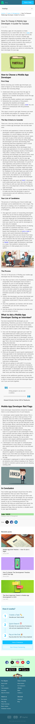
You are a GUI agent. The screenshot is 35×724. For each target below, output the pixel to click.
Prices (2, 685)
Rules (19, 690)
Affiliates (20, 688)
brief (26, 105)
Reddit (6, 242)
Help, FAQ (3, 701)
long (28, 33)
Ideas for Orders (5, 692)
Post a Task (27, 2)
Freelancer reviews (6, 708)
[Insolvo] (2, 2)
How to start (4, 683)
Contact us (20, 692)
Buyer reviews (4, 706)
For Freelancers (21, 685)
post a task (25, 231)
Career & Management (12, 516)
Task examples (5, 688)
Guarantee (3, 690)
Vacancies (20, 699)
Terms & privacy (5, 704)
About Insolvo (21, 683)
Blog (19, 701)
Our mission (4, 699)
